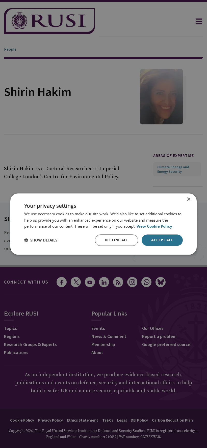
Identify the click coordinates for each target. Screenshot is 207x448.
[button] (40, 240)
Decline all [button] (116, 239)
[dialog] (103, 224)
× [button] (188, 199)
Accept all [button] (162, 239)
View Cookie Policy (154, 226)
